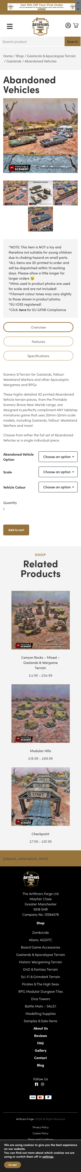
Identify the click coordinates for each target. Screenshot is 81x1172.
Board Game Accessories (40, 947)
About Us (40, 1028)
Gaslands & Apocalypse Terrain (51, 55)
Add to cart (16, 530)
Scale (7, 471)
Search (72, 41)
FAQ (40, 1042)
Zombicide (40, 932)
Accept (12, 1165)
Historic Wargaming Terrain (40, 961)
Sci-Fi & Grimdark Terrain (40, 976)
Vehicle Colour (14, 487)
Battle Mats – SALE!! (40, 1006)
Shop (20, 55)
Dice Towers (40, 998)
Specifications (38, 355)
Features (38, 341)
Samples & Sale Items (40, 1020)
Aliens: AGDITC (40, 939)
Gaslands (13, 61)
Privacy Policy (41, 1127)
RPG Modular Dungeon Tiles (40, 991)
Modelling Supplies (40, 1013)
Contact (40, 1057)
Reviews (40, 1035)
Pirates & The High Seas (40, 983)
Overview (38, 327)
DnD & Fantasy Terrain (40, 969)
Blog (40, 1065)
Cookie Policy (40, 1133)
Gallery (40, 1050)
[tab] (38, 327)
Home (8, 55)
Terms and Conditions (40, 1139)
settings (47, 1157)
